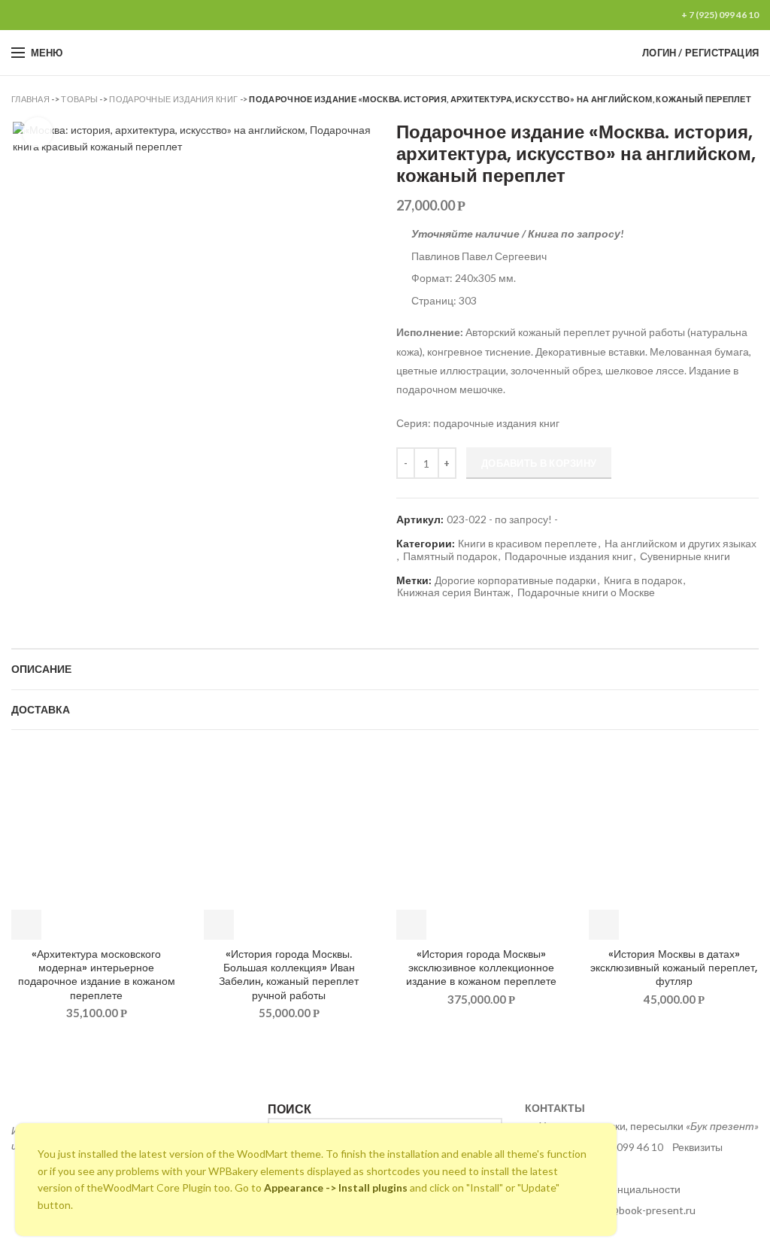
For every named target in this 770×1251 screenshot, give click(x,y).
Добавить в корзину (538, 463)
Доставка (40, 709)
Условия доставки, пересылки (649, 1125)
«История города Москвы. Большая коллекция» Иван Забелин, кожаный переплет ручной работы (289, 974)
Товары (79, 99)
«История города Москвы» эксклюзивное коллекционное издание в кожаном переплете (481, 968)
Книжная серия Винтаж (453, 592)
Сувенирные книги (685, 556)
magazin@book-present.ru (634, 1210)
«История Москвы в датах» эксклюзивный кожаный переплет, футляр (673, 968)
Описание (41, 669)
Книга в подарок (643, 580)
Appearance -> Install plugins (336, 1187)
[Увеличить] (38, 132)
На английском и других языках (680, 544)
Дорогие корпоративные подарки (515, 580)
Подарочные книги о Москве (586, 592)
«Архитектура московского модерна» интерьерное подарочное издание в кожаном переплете (96, 974)
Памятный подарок (450, 556)
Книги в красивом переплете (527, 544)
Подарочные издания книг (173, 99)
